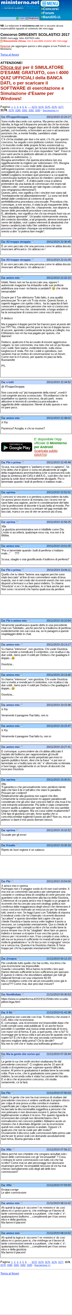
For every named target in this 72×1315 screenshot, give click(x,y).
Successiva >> (51, 110)
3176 (54, 107)
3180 (17, 110)
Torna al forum (9, 54)
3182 (31, 110)
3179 (11, 110)
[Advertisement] (29, 606)
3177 (60, 107)
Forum (47, 13)
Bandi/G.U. (51, 17)
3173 (34, 107)
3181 (24, 110)
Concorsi (50, 9)
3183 (37, 110)
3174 (40, 107)
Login (21, 18)
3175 (47, 107)
